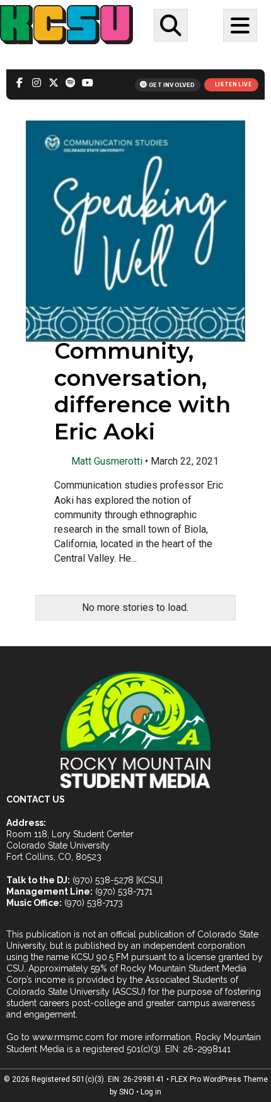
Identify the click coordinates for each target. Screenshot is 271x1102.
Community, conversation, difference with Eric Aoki (142, 391)
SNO (126, 1092)
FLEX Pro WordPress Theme (219, 1079)
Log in (151, 1092)
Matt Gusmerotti (106, 461)
